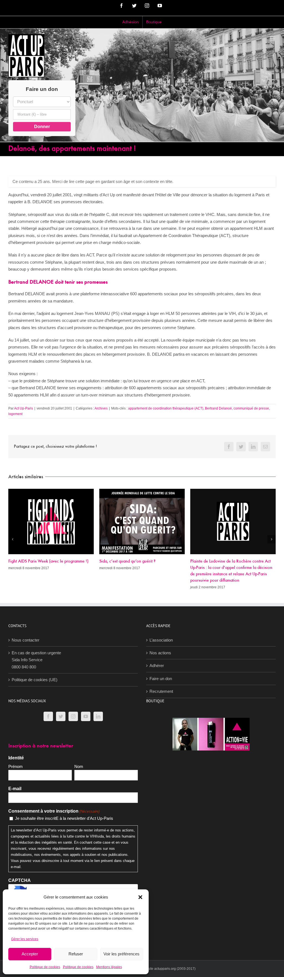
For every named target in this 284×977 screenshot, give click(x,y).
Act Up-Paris (23, 408)
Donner (42, 126)
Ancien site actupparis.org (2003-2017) (166, 969)
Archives (101, 408)
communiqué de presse (251, 408)
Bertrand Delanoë (218, 408)
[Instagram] (73, 716)
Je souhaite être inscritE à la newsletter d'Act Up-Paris (64, 818)
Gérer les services (24, 939)
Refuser (76, 953)
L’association (161, 640)
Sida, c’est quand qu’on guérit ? (127, 561)
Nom (78, 766)
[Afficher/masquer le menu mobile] (273, 38)
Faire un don (160, 678)
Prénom (15, 766)
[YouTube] (85, 716)
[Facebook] (48, 716)
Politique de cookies (45, 967)
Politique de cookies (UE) (34, 679)
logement (15, 414)
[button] (140, 897)
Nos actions (160, 652)
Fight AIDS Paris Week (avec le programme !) (48, 561)
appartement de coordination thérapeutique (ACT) (165, 408)
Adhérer (156, 665)
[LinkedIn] (98, 716)
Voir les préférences (121, 953)
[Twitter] (60, 716)
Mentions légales (109, 967)
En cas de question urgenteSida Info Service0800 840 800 (36, 659)
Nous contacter (25, 640)
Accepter (30, 953)
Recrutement (161, 691)
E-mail (14, 788)
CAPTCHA (19, 880)
